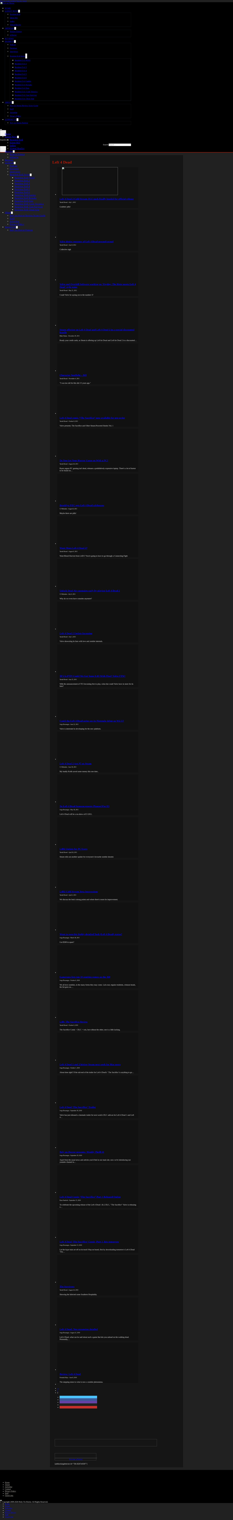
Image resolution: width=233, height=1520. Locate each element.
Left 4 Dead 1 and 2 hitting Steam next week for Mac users (90, 1064)
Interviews (14, 52)
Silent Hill (14, 18)
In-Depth (9, 41)
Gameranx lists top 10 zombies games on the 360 (85, 977)
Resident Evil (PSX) (22, 60)
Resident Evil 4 (21, 71)
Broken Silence (16, 32)
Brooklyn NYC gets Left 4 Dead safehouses (82, 505)
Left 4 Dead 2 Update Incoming (76, 633)
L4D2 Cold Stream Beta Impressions (79, 891)
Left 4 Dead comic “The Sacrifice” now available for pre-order (92, 417)
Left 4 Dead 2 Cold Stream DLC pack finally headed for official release (97, 198)
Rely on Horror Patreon (19, 123)
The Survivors (67, 1286)
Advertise (13, 113)
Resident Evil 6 (21, 78)
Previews (13, 48)
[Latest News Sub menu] (19, 11)
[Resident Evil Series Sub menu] (26, 56)
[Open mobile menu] (1, 129)
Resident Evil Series (17, 56)
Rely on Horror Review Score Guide (24, 106)
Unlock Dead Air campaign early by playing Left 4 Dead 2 (90, 590)
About (8, 102)
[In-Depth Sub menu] (15, 41)
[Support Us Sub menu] (17, 119)
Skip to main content (8, 1)
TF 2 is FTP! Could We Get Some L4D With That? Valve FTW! (92, 676)
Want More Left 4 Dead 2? (73, 548)
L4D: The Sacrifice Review (73, 1021)
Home (8, 8)
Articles (9, 28)
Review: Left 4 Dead (70, 1374)
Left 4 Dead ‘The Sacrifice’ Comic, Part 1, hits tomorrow (89, 1241)
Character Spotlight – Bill (73, 375)
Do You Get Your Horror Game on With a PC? (84, 460)
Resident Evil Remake (23, 85)
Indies (12, 21)
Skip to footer (21, 1)
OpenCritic (9, 1496)
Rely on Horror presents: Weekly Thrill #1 (82, 1152)
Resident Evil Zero (22, 88)
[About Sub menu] (13, 102)
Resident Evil (15, 14)
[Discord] (106, 1442)
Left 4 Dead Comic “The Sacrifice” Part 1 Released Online (90, 1196)
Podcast (13, 45)
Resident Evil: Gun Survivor (26, 95)
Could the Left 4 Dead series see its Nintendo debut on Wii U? (92, 721)
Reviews (9, 39)
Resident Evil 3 (21, 67)
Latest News (11, 11)
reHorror (13, 35)
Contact (8, 1489)
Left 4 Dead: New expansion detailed (79, 1329)
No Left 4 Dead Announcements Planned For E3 (84, 806)
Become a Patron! (76, 1459)
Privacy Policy (15, 116)
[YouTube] (75, 1456)
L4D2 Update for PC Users (73, 849)
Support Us (11, 120)
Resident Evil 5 (21, 74)
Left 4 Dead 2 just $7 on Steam (76, 763)
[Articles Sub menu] (15, 28)
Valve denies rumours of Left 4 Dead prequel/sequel (86, 241)
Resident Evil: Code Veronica (26, 92)
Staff (11, 109)
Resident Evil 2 (21, 64)
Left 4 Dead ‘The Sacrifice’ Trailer (78, 1107)
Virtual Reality (15, 25)
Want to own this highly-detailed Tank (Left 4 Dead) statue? (91, 934)
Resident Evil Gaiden (23, 81)
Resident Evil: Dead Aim (24, 99)
